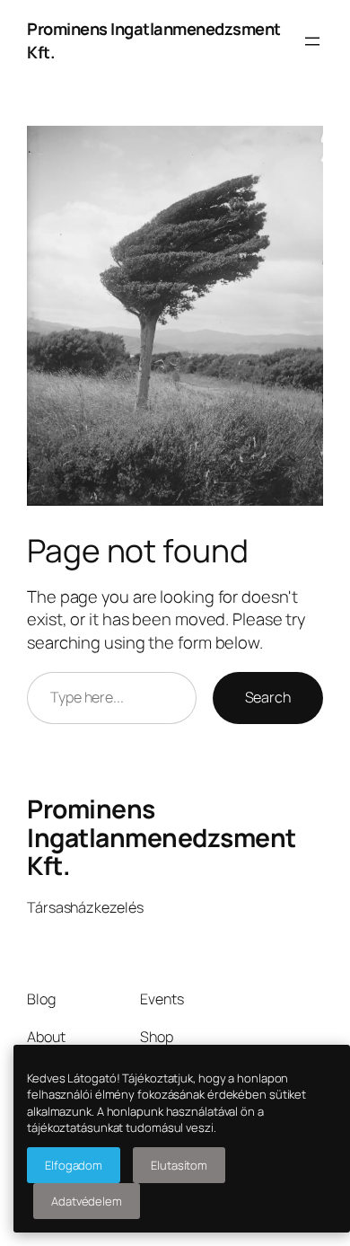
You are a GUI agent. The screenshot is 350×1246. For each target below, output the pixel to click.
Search (268, 697)
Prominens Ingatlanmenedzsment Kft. (161, 837)
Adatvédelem (86, 1201)
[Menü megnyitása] (312, 41)
